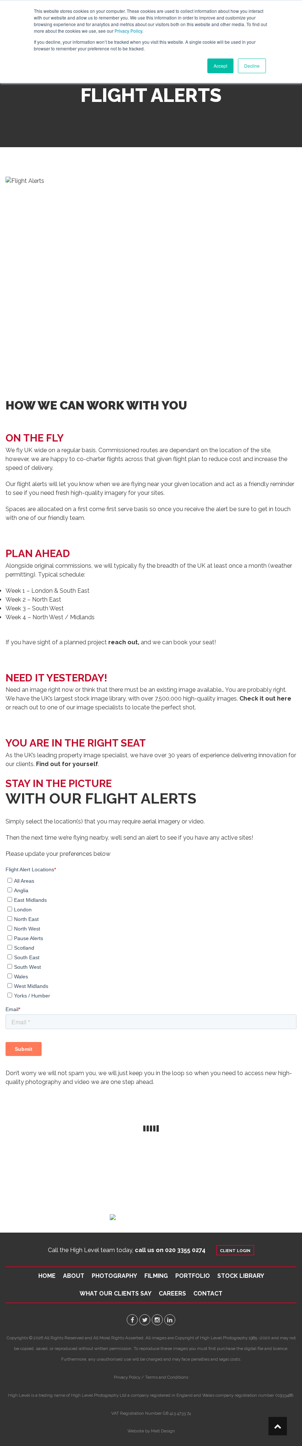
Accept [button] (220, 66)
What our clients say (115, 1293)
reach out (123, 642)
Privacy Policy (128, 31)
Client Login (235, 1250)
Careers (172, 1293)
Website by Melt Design (151, 1430)
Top (277, 1426)
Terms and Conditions (166, 1377)
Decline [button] (252, 66)
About (73, 1275)
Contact (207, 1293)
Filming (156, 1275)
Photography (114, 1275)
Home (47, 1275)
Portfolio (192, 1275)
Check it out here (265, 698)
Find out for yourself (67, 764)
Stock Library (240, 1275)
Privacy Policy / (129, 1377)
